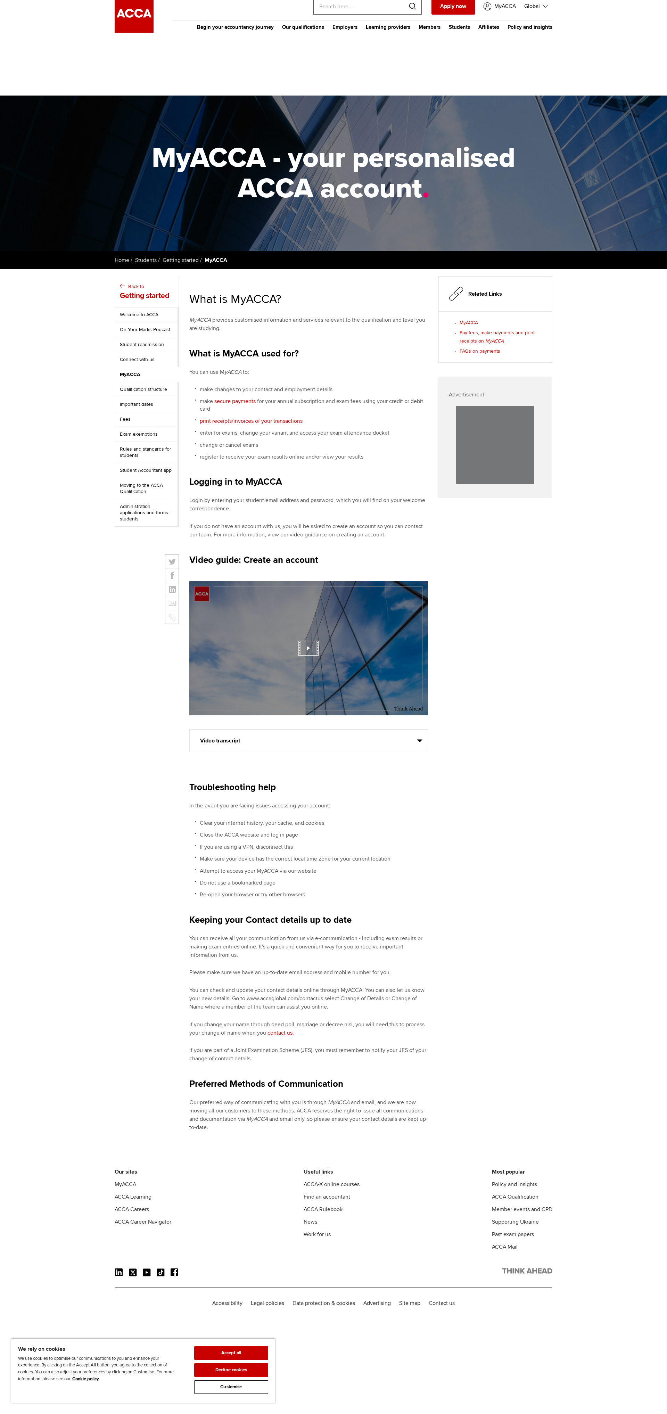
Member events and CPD (522, 1209)
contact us (280, 1032)
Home (122, 260)
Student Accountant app (146, 470)
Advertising (377, 1303)
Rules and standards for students (145, 452)
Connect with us (137, 359)
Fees (125, 419)
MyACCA (469, 323)
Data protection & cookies (324, 1303)
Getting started (181, 260)
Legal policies (267, 1303)
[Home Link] (527, 1272)
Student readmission (142, 344)
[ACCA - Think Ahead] (134, 30)
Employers (344, 27)
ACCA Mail (505, 1246)
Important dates (136, 404)
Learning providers (388, 27)
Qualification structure (143, 389)
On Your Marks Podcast (145, 329)
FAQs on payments (480, 351)
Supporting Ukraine (515, 1221)
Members (429, 27)
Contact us (442, 1303)
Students (459, 27)
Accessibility (227, 1303)
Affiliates (488, 27)
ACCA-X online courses (332, 1184)
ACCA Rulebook (323, 1209)
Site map (409, 1303)
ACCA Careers (132, 1209)
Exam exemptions (139, 434)
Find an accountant (327, 1196)
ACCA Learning (133, 1196)
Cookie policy (85, 1379)
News (310, 1221)
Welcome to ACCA (139, 315)
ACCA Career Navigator (143, 1221)
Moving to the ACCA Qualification (141, 488)
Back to (144, 291)
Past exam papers (513, 1234)
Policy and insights (530, 27)
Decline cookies (231, 1370)
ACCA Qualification (515, 1196)
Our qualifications (303, 27)
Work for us (317, 1234)
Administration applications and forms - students (145, 512)
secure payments (235, 401)
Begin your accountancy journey (235, 27)
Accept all (231, 1353)
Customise (231, 1387)
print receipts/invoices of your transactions (251, 421)
